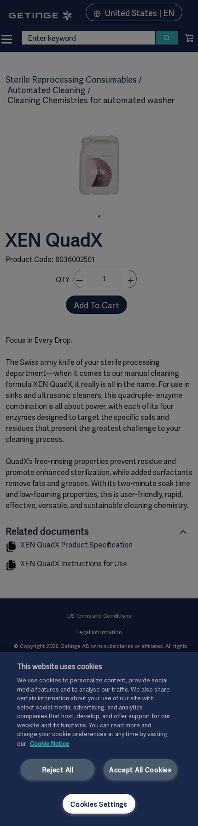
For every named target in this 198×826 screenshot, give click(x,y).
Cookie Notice (50, 743)
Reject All (58, 769)
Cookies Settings (99, 804)
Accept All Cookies (140, 769)
